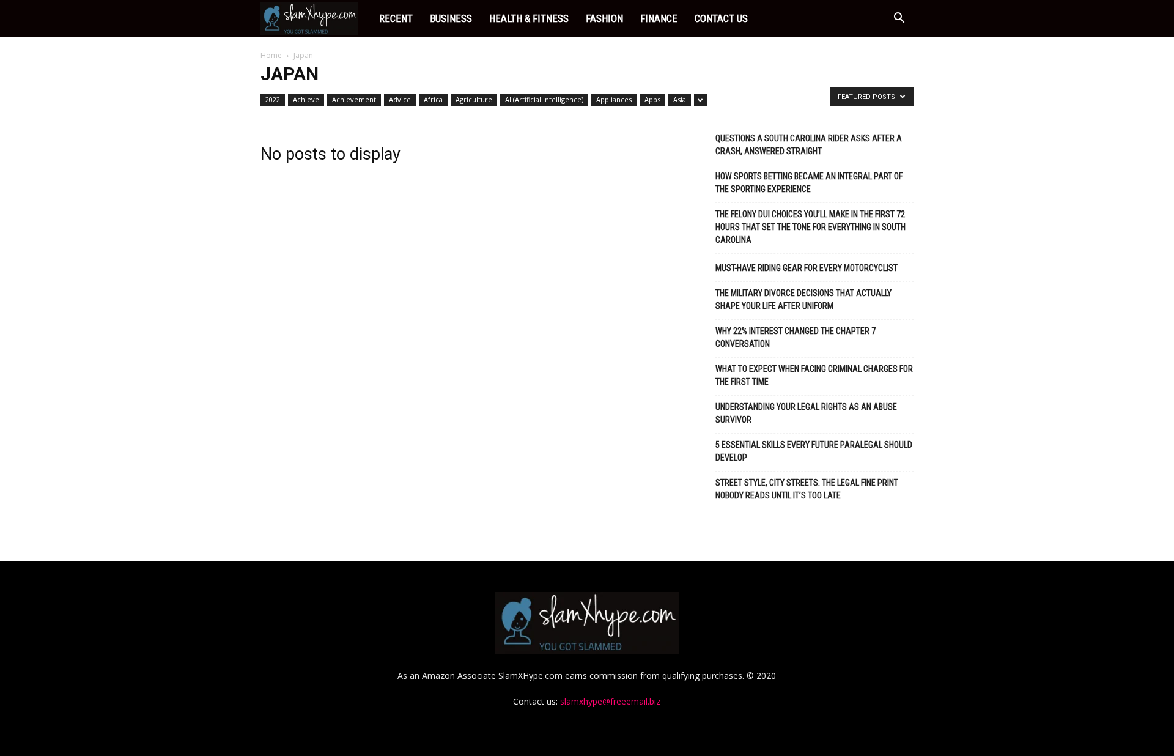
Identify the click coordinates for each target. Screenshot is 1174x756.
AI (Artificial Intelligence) (544, 99)
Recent (396, 18)
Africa (433, 99)
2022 (272, 99)
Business (451, 18)
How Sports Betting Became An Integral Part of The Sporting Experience (809, 182)
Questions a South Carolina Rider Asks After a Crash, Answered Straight (808, 144)
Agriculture (474, 99)
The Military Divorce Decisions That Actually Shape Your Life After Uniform (803, 299)
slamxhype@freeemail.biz (610, 701)
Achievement (354, 99)
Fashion (604, 18)
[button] (899, 19)
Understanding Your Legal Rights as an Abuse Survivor (806, 413)
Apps (652, 99)
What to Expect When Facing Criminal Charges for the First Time (814, 375)
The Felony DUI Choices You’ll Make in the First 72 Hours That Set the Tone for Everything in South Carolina (810, 227)
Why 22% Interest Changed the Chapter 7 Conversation (795, 337)
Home (271, 55)
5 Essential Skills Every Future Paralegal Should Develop (813, 451)
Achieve (306, 99)
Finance (658, 18)
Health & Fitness (529, 18)
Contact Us (721, 18)
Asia (679, 99)
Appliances (614, 99)
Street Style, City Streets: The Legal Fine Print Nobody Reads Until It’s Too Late (806, 489)
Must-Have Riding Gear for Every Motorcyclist (806, 268)
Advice (400, 99)
